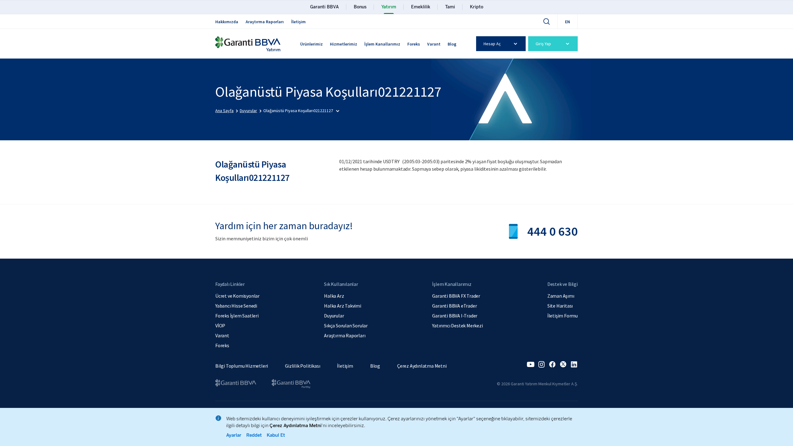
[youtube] (530, 364)
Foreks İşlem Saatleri (237, 316)
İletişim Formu (562, 316)
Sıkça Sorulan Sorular (346, 325)
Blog (452, 44)
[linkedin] (574, 364)
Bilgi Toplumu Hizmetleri (241, 366)
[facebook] (552, 364)
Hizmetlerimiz (343, 44)
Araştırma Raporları (265, 21)
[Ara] (546, 21)
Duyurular (334, 316)
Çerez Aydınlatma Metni (422, 366)
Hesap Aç (492, 43)
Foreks (413, 44)
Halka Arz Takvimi (342, 306)
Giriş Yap (543, 43)
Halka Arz (334, 296)
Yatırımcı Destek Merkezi (457, 325)
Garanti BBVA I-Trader (454, 316)
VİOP (220, 325)
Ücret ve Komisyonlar (237, 296)
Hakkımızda (226, 21)
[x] (563, 364)
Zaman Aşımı (560, 296)
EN (567, 21)
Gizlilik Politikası (302, 366)
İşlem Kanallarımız (382, 44)
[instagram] (541, 364)
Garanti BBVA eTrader (454, 306)
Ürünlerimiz (311, 44)
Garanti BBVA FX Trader (456, 296)
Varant (433, 44)
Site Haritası (560, 306)
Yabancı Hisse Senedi (236, 306)
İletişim (298, 21)
